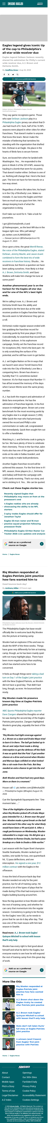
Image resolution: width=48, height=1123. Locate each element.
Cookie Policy (29, 1091)
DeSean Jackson (20, 118)
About (5, 1072)
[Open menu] (3, 3)
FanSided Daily (30, 1081)
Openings (27, 1072)
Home (4, 554)
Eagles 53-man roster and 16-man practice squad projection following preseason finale (22, 524)
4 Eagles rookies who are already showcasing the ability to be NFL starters (21, 507)
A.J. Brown (7, 272)
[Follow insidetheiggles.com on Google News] (42, 544)
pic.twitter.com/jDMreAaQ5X (30, 787)
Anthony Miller (12, 588)
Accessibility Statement (34, 1095)
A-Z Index (6, 1100)
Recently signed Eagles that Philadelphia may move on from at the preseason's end (24, 497)
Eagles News (15, 554)
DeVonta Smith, (21, 272)
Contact (6, 1077)
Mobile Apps (8, 1081)
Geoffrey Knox (11, 70)
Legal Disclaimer (10, 1095)
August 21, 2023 (9, 241)
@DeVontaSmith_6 (16, 223)
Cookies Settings (31, 1100)
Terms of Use (8, 1091)
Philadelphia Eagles (11, 122)
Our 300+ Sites (30, 1077)
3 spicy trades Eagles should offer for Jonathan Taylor (23, 515)
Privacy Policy (29, 1086)
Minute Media (14, 1106)
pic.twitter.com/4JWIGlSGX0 (16, 234)
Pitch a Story (8, 1086)
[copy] (17, 74)
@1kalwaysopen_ (11, 227)
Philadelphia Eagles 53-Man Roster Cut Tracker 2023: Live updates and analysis (24, 532)
